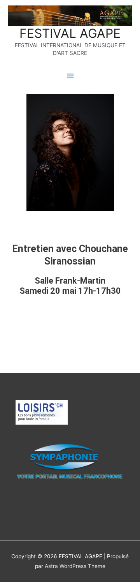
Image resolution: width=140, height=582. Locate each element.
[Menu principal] (70, 76)
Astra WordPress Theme (75, 566)
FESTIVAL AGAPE (70, 33)
